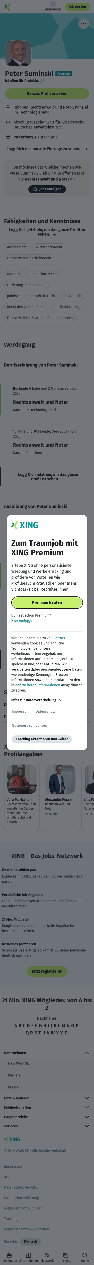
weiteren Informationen (41, 685)
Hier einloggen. (23, 621)
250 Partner (56, 638)
